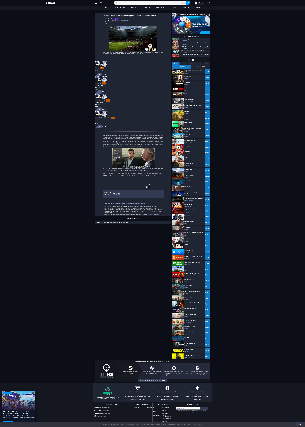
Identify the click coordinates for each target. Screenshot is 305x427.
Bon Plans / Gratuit (165, 414)
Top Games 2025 (166, 418)
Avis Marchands (166, 416)
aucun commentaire (122, 20)
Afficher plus (195, 36)
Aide (299, 424)
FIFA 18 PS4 (98, 83)
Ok (199, 424)
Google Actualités (154, 214)
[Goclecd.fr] (50, 3)
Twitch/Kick (136, 407)
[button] (209, 3)
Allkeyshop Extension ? (100, 416)
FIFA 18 (97, 68)
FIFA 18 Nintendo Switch (102, 118)
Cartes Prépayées (165, 411)
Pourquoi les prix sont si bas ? (101, 410)
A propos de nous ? (99, 409)
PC (154, 407)
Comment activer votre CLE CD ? (102, 413)
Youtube (149, 407)
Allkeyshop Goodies (165, 420)
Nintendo (155, 419)
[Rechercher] (188, 3)
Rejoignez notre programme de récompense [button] (152, 380)
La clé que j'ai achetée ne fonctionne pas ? (105, 412)
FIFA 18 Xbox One (100, 100)
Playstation (156, 415)
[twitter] (149, 186)
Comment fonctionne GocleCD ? (102, 407)
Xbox (154, 411)
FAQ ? (95, 415)
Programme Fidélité (165, 408)
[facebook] (146, 186)
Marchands (136, 409)
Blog (116, 18)
